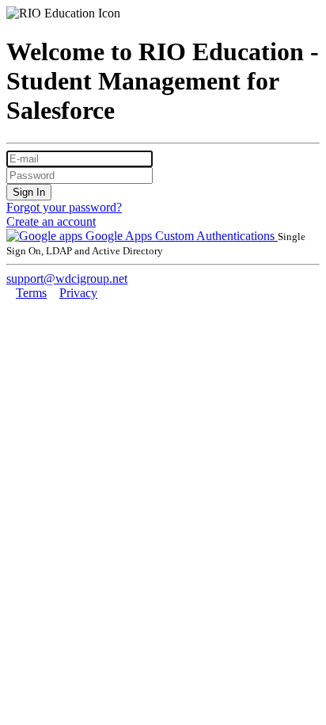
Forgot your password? (64, 207)
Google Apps (118, 235)
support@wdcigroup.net (66, 278)
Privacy (78, 293)
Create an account (51, 221)
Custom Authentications (216, 235)
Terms (31, 293)
